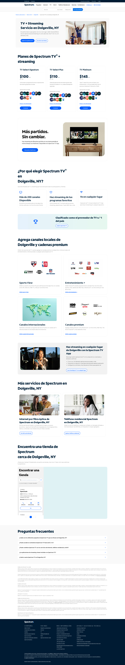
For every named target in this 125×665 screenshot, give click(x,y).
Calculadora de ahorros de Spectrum (64, 635)
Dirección (45, 8)
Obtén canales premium (71, 334)
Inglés (99, 1)
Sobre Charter (27, 628)
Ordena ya (89, 5)
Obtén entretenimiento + (71, 292)
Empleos (26, 632)
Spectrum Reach (27, 635)
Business (33, 1)
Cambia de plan (80, 639)
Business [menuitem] (74, 5)
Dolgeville (36, 14)
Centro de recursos (60, 632)
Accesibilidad (50, 653)
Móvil (42, 635)
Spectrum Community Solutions (30, 637)
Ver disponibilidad (78, 9)
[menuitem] (26, 1)
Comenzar (25, 108)
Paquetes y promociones (46, 628)
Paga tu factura (80, 632)
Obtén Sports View (24, 292)
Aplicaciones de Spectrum (62, 628)
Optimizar (79, 637)
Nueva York (29, 14)
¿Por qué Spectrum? (61, 641)
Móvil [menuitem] (55, 5)
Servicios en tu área (61, 643)
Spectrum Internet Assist (46, 637)
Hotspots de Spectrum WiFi (62, 630)
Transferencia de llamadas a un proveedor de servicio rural (88, 643)
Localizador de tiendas (81, 635)
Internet (42, 630)
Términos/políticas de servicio (30, 653)
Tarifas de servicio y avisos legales (83, 641)
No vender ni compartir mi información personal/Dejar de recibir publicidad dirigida (41, 655)
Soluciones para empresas (29, 633)
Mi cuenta (94, 1)
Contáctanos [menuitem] (81, 5)
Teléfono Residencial (45, 633)
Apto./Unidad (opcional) (60, 9)
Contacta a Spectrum (81, 628)
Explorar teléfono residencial (72, 433)
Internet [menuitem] (46, 5)
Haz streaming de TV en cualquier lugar (76, 370)
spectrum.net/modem (58, 602)
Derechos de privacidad (42, 653)
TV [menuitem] (51, 5)
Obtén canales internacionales (26, 334)
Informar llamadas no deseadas (83, 645)
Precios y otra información (25, 103)
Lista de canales (60, 639)
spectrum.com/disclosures (101, 575)
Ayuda (78, 633)
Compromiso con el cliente (29, 630)
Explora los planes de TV (27, 40)
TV (41, 632)
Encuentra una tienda (85, 1)
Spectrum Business (28, 639)
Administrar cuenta (81, 630)
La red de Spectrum (61, 649)
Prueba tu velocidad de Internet (63, 633)
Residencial (26, 1)
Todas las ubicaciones (20, 14)
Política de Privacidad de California (60, 653)
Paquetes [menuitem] (39, 5)
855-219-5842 (97, 5)
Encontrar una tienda (42, 40)
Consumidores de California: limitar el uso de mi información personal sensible (74, 655)
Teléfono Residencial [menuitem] (64, 5)
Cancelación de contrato (62, 637)
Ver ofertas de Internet (26, 433)
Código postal (68, 8)
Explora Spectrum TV (62, 225)
